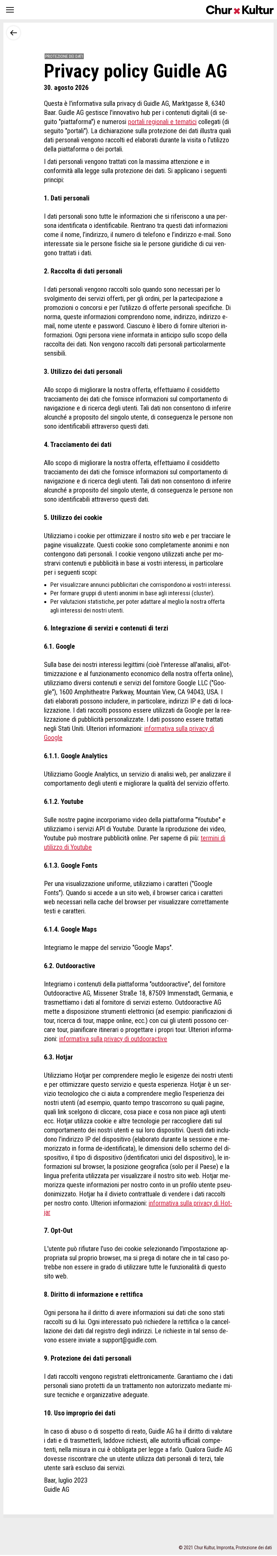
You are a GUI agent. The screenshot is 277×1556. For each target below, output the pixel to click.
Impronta (225, 1547)
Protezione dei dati (254, 1547)
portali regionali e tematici (162, 122)
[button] (10, 9)
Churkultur (240, 9)
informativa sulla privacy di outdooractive (113, 1039)
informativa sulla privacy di (184, 1203)
